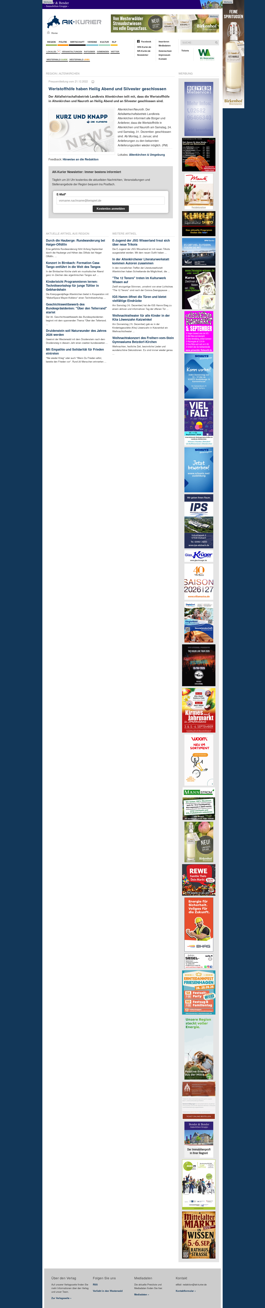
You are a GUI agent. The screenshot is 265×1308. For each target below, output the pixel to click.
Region (51, 41)
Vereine (92, 41)
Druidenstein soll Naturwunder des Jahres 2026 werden (76, 332)
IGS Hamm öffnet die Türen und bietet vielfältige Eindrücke (139, 298)
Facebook (146, 41)
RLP (114, 41)
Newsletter (142, 54)
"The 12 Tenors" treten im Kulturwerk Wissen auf (139, 280)
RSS (95, 1284)
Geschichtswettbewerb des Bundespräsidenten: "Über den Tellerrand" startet (76, 308)
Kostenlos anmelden (111, 208)
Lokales (52, 51)
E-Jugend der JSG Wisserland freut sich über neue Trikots (141, 242)
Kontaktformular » (186, 1290)
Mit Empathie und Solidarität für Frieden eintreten (75, 351)
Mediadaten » (141, 1294)
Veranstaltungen (72, 51)
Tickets (185, 50)
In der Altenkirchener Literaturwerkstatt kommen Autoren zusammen (140, 261)
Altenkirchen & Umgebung (147, 154)
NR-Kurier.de (144, 51)
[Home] (48, 32)
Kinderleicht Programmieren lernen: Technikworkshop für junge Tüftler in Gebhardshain (72, 285)
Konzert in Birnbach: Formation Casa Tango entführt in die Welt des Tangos (73, 265)
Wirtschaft (77, 41)
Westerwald (57, 59)
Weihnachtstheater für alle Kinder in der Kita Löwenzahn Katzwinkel (141, 317)
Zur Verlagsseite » (61, 1298)
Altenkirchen (69, 73)
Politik (63, 41)
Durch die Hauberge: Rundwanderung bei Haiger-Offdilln (75, 242)
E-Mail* (61, 194)
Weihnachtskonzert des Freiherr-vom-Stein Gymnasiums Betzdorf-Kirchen (143, 340)
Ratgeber (89, 51)
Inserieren (164, 41)
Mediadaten (165, 45)
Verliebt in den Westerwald (108, 1290)
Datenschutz (165, 51)
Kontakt (163, 58)
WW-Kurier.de (144, 47)
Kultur (104, 41)
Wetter (115, 51)
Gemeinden (103, 51)
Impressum (164, 54)
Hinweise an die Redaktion (81, 159)
